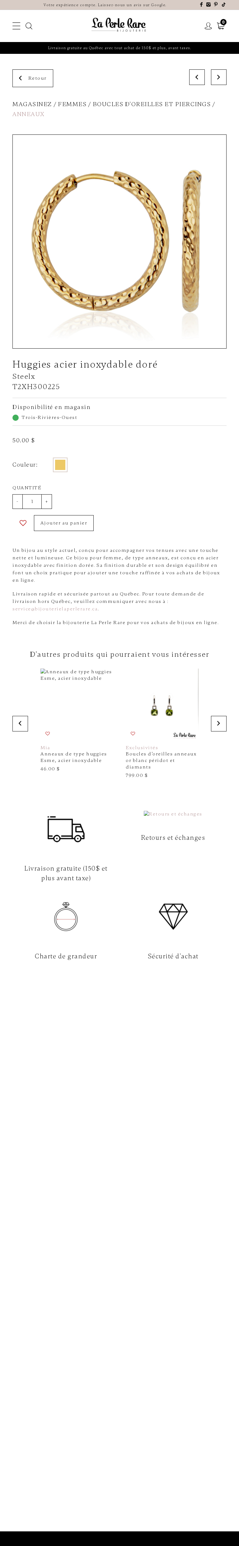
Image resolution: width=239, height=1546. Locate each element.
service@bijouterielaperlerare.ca (55, 609)
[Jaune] (60, 465)
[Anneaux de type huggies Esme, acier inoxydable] (76, 720)
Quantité (26, 488)
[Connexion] (208, 26)
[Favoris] (23, 523)
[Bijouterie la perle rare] (119, 25)
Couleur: (25, 464)
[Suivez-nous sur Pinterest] (216, 5)
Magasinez (32, 104)
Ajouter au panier (63, 523)
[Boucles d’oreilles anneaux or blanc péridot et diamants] (162, 724)
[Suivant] (219, 77)
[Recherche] (29, 26)
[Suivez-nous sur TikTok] (224, 5)
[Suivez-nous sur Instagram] (208, 5)
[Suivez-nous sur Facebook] (201, 5)
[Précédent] (197, 77)
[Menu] (16, 26)
